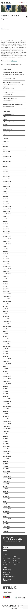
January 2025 (6, 179)
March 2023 (6, 229)
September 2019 (7, 326)
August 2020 (6, 304)
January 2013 (6, 473)
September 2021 (7, 274)
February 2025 (6, 176)
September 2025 (7, 161)
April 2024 (5, 201)
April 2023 (5, 226)
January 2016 (6, 396)
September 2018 (7, 346)
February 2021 (6, 291)
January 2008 (6, 513)
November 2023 (7, 209)
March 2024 (6, 204)
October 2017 (6, 361)
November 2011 (7, 498)
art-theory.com (14, 61)
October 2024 (6, 186)
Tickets (21, 2)
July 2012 (5, 486)
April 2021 (5, 286)
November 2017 (7, 359)
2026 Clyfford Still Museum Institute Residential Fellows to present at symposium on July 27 (13, 85)
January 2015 (6, 419)
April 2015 (5, 414)
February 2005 (6, 528)
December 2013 (6, 451)
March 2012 (6, 496)
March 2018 (5, 354)
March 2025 (6, 174)
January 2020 (6, 319)
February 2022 (6, 261)
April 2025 (5, 171)
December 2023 (7, 206)
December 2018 (6, 341)
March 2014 (6, 444)
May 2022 (5, 254)
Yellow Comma (14, 608)
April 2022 (5, 256)
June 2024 (5, 196)
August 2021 (6, 276)
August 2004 (6, 531)
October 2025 (6, 159)
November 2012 (7, 478)
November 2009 (7, 508)
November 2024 (7, 184)
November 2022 (7, 239)
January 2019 (6, 339)
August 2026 (6, 141)
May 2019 (5, 331)
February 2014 (6, 446)
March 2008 (6, 511)
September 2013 (7, 456)
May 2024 (5, 199)
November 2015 (7, 401)
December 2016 (7, 376)
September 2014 (7, 429)
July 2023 (5, 219)
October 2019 (6, 324)
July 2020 (5, 306)
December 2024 (7, 181)
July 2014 (5, 434)
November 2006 (7, 518)
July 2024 (5, 194)
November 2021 (7, 269)
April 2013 (5, 466)
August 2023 (6, 216)
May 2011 (5, 501)
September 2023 (7, 214)
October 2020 (6, 299)
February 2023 (6, 231)
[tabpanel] (20, 597)
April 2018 (5, 351)
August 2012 (6, 483)
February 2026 (6, 151)
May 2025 (5, 169)
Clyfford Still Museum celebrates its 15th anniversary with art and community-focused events (13, 75)
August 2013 (6, 458)
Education (5, 124)
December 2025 (7, 156)
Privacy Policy (20, 607)
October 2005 (6, 526)
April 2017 (5, 369)
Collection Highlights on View (10, 98)
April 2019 (5, 334)
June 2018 (5, 349)
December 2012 (7, 476)
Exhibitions (5, 126)
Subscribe (5, 550)
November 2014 (7, 424)
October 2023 (6, 211)
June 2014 (5, 436)
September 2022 (7, 244)
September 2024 (7, 189)
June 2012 (5, 488)
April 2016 (5, 391)
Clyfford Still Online (13, 607)
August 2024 (6, 191)
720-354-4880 (5, 574)
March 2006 (6, 523)
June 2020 (5, 309)
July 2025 (5, 164)
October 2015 (6, 404)
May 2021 (5, 284)
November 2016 (7, 379)
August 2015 (6, 409)
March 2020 (6, 316)
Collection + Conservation (9, 121)
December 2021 (7, 266)
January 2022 (6, 264)
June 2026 (5, 146)
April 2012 (5, 493)
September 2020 (7, 301)
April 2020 (5, 314)
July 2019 (5, 329)
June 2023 (5, 221)
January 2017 (6, 374)
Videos (4, 134)
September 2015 (7, 406)
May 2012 (5, 491)
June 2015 (5, 411)
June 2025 (5, 166)
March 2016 (6, 394)
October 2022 (6, 241)
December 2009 (7, 506)
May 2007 (5, 516)
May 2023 (5, 224)
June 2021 (5, 281)
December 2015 (7, 399)
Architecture (6, 116)
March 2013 (5, 468)
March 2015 (6, 416)
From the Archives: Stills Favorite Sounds (12, 104)
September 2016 (7, 384)
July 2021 (5, 279)
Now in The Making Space (9, 93)
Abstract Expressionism (8, 114)
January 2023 (6, 234)
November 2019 (7, 321)
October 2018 (6, 344)
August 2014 (6, 431)
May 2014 (5, 439)
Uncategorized (6, 131)
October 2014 (6, 426)
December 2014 (7, 421)
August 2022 (6, 246)
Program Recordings (7, 129)
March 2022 (6, 259)
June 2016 (5, 386)
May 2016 (5, 389)
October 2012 (6, 481)
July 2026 (5, 144)
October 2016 (6, 381)
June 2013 (5, 461)
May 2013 (5, 463)
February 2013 (6, 471)
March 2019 (6, 336)
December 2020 (7, 294)
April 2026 (5, 149)
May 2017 (5, 366)
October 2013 (6, 453)
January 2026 (6, 154)
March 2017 (5, 371)
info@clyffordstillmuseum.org (8, 576)
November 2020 (7, 296)
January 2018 (6, 356)
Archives (5, 119)
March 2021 (6, 289)
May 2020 (5, 311)
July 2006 (5, 521)
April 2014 (5, 441)
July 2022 (5, 249)
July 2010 (5, 503)
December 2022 (7, 236)
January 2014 (6, 448)
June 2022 (5, 251)
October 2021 (6, 271)
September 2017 (7, 364)
